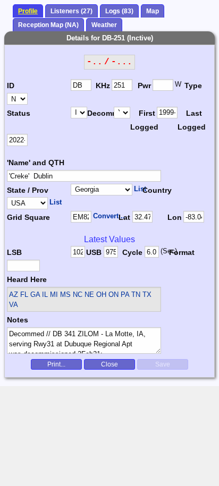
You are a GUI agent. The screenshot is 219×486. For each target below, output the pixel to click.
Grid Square (28, 217)
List (140, 189)
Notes (17, 320)
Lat (124, 217)
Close (109, 364)
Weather (104, 25)
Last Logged (191, 120)
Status (18, 113)
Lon (174, 217)
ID (10, 85)
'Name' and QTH (35, 162)
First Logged (143, 120)
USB (94, 252)
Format (180, 252)
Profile (28, 11)
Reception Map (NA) (48, 25)
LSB (14, 252)
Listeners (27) (71, 11)
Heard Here (27, 279)
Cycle (132, 252)
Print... (56, 364)
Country (157, 190)
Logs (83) (119, 11)
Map (152, 11)
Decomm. (100, 113)
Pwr (144, 85)
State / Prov (27, 190)
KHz (103, 85)
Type (193, 85)
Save (162, 364)
